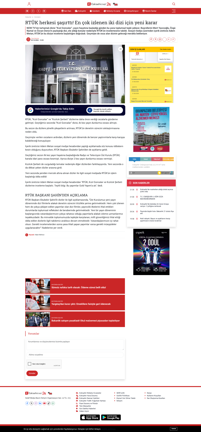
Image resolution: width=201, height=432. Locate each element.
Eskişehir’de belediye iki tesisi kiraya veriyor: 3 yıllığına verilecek (154, 205)
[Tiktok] (49, 403)
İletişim (119, 401)
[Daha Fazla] (164, 39)
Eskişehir (82, 11)
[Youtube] (44, 403)
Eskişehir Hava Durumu (88, 396)
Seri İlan (67, 11)
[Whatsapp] (53, 403)
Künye (149, 393)
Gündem (96, 11)
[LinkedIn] (40, 403)
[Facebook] (27, 403)
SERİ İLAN (120, 393)
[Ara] (174, 4)
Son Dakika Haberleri (87, 409)
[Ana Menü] (174, 11)
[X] (31, 403)
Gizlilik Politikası (123, 396)
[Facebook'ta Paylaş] (151, 39)
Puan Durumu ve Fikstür (88, 403)
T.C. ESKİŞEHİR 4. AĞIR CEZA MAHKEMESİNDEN (151, 198)
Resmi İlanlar (150, 11)
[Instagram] (36, 403)
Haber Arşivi (84, 411)
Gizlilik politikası (108, 429)
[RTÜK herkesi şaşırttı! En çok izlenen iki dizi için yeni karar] (75, 74)
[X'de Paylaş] (155, 39)
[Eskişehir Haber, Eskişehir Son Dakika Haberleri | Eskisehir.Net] (102, 4)
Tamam (173, 428)
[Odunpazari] (151, 129)
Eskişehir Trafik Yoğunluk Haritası (92, 401)
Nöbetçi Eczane (113, 11)
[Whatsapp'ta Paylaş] (160, 39)
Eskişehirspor (132, 11)
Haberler (28, 17)
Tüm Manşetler (85, 406)
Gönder (32, 373)
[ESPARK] (151, 252)
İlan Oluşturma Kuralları (156, 398)
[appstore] (90, 417)
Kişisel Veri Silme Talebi (126, 398)
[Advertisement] (75, 256)
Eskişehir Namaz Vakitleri (89, 398)
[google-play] (111, 417)
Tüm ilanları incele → (166, 49)
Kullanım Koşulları (154, 396)
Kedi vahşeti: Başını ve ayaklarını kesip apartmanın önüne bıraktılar (155, 220)
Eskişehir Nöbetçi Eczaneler (90, 393)
